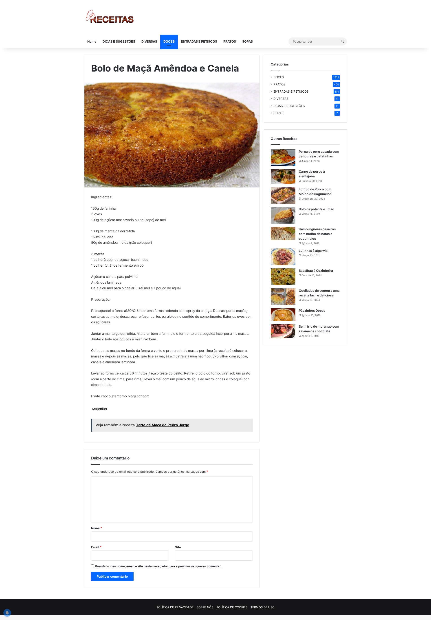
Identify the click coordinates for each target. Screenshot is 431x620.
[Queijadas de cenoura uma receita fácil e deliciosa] (283, 296)
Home (91, 41)
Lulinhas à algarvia (313, 250)
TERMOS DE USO (263, 607)
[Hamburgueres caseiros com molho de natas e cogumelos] (283, 233)
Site (178, 547)
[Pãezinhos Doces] (283, 314)
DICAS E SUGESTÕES (119, 41)
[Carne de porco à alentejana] (283, 176)
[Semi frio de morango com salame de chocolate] (283, 331)
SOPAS (247, 41)
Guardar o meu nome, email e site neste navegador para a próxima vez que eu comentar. (158, 566)
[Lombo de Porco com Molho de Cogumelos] (283, 195)
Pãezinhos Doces (312, 310)
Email (96, 547)
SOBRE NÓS (205, 607)
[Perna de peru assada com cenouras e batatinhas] (283, 157)
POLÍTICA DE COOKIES (231, 607)
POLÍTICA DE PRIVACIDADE (175, 607)
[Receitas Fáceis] (110, 17)
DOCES (169, 41)
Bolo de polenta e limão (316, 209)
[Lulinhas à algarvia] (283, 256)
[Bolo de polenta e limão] (283, 215)
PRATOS (229, 41)
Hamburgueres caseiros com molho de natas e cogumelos (317, 233)
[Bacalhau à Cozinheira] (283, 276)
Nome (96, 528)
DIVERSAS (149, 41)
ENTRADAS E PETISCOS (199, 41)
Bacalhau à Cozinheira (316, 270)
